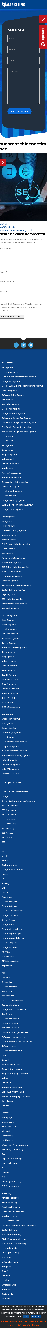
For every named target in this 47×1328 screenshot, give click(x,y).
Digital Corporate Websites (14, 1239)
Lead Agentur (8, 737)
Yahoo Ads (7, 1082)
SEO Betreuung (9, 823)
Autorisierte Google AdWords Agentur (19, 422)
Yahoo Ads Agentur (10, 463)
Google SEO (7, 796)
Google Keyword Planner (13, 938)
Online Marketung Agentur (14, 530)
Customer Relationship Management (19, 1225)
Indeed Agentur (9, 661)
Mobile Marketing (9, 1216)
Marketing (6, 1193)
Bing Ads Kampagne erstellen (15, 1073)
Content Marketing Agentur (14, 741)
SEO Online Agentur (11, 372)
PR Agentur (7, 521)
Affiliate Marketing (10, 961)
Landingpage (8, 1135)
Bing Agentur (8, 450)
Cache (5, 892)
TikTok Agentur (9, 652)
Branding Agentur (10, 580)
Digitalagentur (8, 594)
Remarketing (8, 956)
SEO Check (7, 837)
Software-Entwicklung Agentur (16, 755)
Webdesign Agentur (11, 719)
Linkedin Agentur (9, 665)
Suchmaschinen (9, 865)
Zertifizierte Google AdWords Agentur (19, 431)
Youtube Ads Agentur (11, 477)
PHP (3, 1177)
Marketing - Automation (13, 1211)
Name (3, 272)
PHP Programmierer (11, 1186)
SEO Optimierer (9, 810)
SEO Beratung (8, 828)
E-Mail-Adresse (7, 281)
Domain (5, 874)
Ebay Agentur (8, 620)
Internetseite (8, 1122)
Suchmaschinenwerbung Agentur (17, 505)
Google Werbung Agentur (13, 500)
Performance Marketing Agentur (16, 585)
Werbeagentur (8, 516)
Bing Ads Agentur (9, 454)
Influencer (6, 1289)
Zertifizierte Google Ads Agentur (16, 427)
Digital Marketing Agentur (13, 590)
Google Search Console (12, 869)
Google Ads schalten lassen (14, 1009)
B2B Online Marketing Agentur (15, 567)
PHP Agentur (7, 723)
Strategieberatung (10, 1252)
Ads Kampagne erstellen (13, 1000)
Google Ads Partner (10, 1018)
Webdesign (7, 1131)
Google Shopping (9, 942)
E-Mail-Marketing (9, 1202)
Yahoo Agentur (9, 459)
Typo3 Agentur (8, 698)
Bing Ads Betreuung (11, 1064)
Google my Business (11, 915)
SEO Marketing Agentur (12, 599)
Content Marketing (10, 1220)
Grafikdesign (7, 1140)
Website (3, 291)
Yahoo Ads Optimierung (13, 1092)
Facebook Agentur (10, 629)
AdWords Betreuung (11, 1023)
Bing (4, 1055)
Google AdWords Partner (13, 1050)
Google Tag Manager (11, 933)
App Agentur (7, 714)
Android (5, 1172)
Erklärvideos (7, 1257)
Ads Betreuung (8, 991)
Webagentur (7, 553)
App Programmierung (12, 1158)
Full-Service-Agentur (11, 562)
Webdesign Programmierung (15, 1145)
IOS (3, 1167)
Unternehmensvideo (11, 1262)
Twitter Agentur (9, 643)
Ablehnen (36, 1316)
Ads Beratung (8, 996)
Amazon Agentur (9, 615)
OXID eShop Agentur (11, 707)
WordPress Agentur (10, 688)
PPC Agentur (7, 445)
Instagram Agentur (10, 638)
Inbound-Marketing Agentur (14, 750)
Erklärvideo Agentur (10, 773)
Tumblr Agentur (9, 675)
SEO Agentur (7, 367)
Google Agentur (9, 495)
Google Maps (8, 924)
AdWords (6, 977)
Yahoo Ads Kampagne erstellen (16, 1096)
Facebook (6, 1280)
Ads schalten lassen (11, 1005)
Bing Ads (6, 1060)
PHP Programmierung (11, 1181)
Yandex (5, 1105)
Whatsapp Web (9, 1285)
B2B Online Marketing (11, 1234)
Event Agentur (8, 548)
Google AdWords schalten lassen (17, 1041)
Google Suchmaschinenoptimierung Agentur (22, 386)
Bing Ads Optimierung (12, 1069)
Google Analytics (9, 901)
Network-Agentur (10, 760)
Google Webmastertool (12, 929)
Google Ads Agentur (11, 409)
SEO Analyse (7, 833)
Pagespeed (7, 897)
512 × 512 (3, 224)
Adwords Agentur (9, 390)
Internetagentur (9, 535)
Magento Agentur (10, 693)
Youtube (6, 1275)
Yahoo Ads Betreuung (12, 1087)
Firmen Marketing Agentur (14, 558)
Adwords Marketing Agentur (14, 603)
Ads (3, 973)
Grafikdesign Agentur (11, 732)
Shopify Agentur (9, 684)
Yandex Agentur (9, 468)
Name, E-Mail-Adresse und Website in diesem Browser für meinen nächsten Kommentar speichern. (21, 307)
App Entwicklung (9, 1163)
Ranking (5, 883)
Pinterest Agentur (10, 679)
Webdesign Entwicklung (12, 1149)
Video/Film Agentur (10, 769)
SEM (3, 846)
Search (5, 860)
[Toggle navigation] (42, 4)
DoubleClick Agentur (11, 764)
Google (5, 856)
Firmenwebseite (9, 1126)
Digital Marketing (9, 1230)
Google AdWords (9, 986)
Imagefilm (6, 1266)
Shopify (5, 1271)
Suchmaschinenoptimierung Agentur (19, 376)
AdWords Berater (9, 1046)
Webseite (6, 1113)
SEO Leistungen (9, 819)
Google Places (8, 920)
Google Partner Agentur (13, 509)
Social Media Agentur (11, 571)
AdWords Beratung (10, 1027)
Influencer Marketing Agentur (15, 647)
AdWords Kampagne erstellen (15, 1032)
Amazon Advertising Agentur (15, 482)
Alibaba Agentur (9, 624)
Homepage (7, 1117)
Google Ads (7, 982)
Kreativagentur (9, 539)
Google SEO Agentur (11, 381)
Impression (7, 965)
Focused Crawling (10, 1248)
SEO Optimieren (9, 814)
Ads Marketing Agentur (12, 608)
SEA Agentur (7, 436)
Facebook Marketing (11, 1207)
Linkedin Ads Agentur (11, 486)
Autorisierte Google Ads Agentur (16, 418)
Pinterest (6, 1298)
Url (3, 878)
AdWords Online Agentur (13, 395)
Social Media (7, 1294)
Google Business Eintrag (13, 910)
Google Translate (10, 947)
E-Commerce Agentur (12, 576)
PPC (3, 851)
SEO (3, 787)
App (3, 1154)
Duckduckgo (7, 1101)
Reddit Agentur (9, 670)
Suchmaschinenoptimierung (15, 791)
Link (3, 888)
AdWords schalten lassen (13, 1037)
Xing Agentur (8, 656)
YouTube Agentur (10, 633)
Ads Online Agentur (10, 404)
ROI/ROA (6, 952)
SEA (3, 842)
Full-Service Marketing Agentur (16, 544)
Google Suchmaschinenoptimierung (18, 801)
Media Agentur (8, 526)
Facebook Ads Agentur (12, 491)
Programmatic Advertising (14, 1243)
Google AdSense (9, 906)
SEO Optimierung (10, 805)
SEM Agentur (7, 440)
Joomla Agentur (9, 702)
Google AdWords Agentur (13, 413)
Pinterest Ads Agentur (12, 473)
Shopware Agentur (10, 746)
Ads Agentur (7, 399)
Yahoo (5, 1078)
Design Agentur (9, 728)
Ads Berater (7, 1014)
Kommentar (6, 248)
